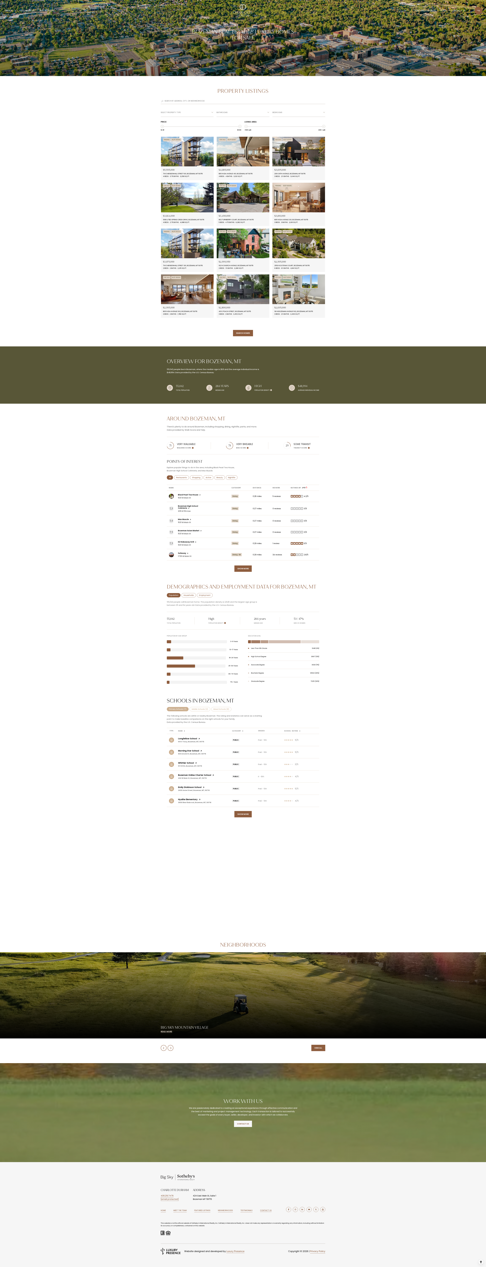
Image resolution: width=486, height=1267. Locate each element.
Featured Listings (425, 10)
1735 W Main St (184, 556)
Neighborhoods (225, 1210)
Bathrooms (222, 112)
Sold (443, 10)
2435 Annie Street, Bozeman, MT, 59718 (194, 790)
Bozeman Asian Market (188, 530)
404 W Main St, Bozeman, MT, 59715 (192, 778)
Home (163, 1210)
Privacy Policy (317, 1251)
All (171, 477)
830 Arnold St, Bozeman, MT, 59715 (192, 754)
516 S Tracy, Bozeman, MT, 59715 (191, 742)
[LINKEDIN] (302, 1209)
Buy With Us (47, 10)
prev (164, 1048)
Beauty (221, 477)
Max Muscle (183, 519)
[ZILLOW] (322, 1209)
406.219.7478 (167, 1195)
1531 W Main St (184, 498)
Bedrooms (277, 112)
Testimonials (246, 1210)
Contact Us (266, 1210)
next (170, 1048)
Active (209, 477)
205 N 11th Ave (184, 511)
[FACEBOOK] (288, 1209)
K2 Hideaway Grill (186, 542)
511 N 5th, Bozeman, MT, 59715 (190, 766)
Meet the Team (180, 1210)
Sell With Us (27, 10)
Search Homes (243, 333)
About (9, 10)
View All (318, 1048)
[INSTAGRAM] (295, 1209)
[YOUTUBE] (309, 1209)
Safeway (182, 553)
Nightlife (232, 477)
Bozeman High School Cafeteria (188, 507)
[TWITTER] (315, 1209)
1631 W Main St (184, 545)
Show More (243, 814)
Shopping (197, 477)
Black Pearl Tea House (188, 494)
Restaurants (182, 477)
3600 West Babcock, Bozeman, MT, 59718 (194, 802)
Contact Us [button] (243, 1124)
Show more (243, 568)
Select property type (171, 112)
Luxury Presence (235, 1251)
